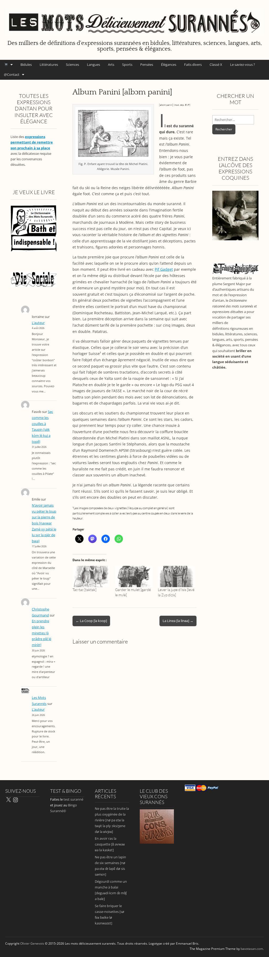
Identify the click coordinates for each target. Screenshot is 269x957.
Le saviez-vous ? (242, 64)
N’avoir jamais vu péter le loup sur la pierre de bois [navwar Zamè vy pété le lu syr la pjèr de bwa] (44, 523)
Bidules (26, 64)
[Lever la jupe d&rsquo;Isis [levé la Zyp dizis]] (176, 576)
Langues (93, 64)
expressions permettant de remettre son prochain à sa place (32, 142)
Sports (127, 64)
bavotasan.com (252, 949)
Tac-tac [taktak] (84, 589)
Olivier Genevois (32, 943)
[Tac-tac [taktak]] (91, 576)
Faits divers (193, 64)
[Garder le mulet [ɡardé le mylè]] (133, 576)
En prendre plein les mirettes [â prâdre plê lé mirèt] (41, 633)
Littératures (49, 64)
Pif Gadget (164, 269)
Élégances (168, 64)
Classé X (216, 64)
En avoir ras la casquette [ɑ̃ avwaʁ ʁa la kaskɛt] (110, 844)
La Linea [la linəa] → (178, 620)
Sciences (72, 64)
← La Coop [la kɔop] (91, 620)
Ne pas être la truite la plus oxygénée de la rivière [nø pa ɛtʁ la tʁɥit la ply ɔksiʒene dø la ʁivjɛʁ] (112, 820)
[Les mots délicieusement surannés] (134, 19)
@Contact (11, 74)
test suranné (73, 799)
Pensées (146, 64)
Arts (111, 64)
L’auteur (38, 323)
